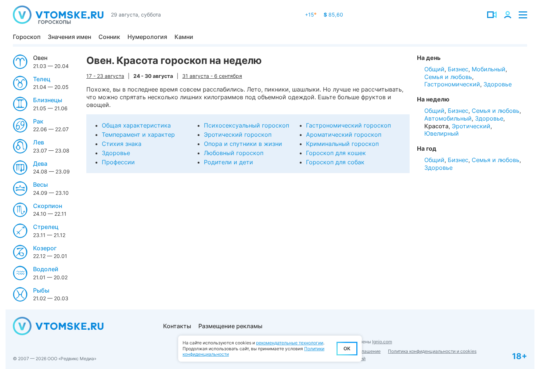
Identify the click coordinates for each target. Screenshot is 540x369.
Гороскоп (26, 36)
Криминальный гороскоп (342, 143)
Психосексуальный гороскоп (246, 125)
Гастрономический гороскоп (348, 125)
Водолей (45, 269)
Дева (40, 163)
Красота (436, 126)
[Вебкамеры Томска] (492, 14)
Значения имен (69, 36)
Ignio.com (382, 341)
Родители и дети (228, 162)
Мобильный (488, 69)
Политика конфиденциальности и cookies (432, 351)
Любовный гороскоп (233, 153)
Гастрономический (452, 84)
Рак (38, 121)
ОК (346, 348)
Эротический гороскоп (237, 134)
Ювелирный (441, 133)
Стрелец (45, 226)
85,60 (333, 14)
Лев (38, 142)
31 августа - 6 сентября (212, 76)
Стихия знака (121, 143)
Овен (40, 57)
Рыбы (41, 290)
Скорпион (47, 205)
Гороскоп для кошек (336, 153)
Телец (41, 79)
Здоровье (116, 153)
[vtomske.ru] (58, 15)
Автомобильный (448, 118)
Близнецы (47, 100)
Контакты (177, 326)
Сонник (109, 36)
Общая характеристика (136, 125)
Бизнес (458, 69)
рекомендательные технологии (289, 342)
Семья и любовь (448, 76)
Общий (434, 69)
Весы (40, 184)
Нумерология (147, 36)
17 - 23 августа (105, 76)
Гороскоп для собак (335, 162)
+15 (310, 14)
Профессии (118, 162)
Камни (183, 36)
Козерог (45, 248)
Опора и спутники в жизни (243, 143)
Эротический (471, 126)
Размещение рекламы (230, 326)
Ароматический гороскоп (343, 134)
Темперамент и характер (138, 134)
